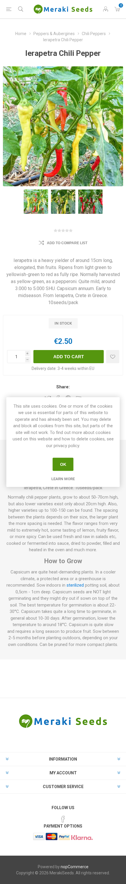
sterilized (75, 585)
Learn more (63, 479)
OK (63, 464)
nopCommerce (74, 866)
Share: (63, 387)
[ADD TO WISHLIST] (112, 356)
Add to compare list (67, 243)
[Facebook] (63, 819)
